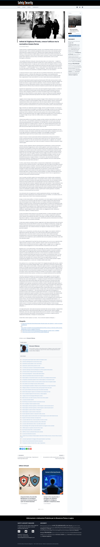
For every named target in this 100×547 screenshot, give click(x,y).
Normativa (79, 57)
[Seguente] (61, 488)
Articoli (23, 7)
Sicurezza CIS (74, 65)
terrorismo (77, 71)
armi (69, 41)
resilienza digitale (70, 60)
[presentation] (29, 481)
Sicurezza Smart (77, 68)
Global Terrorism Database (62, 527)
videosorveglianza (73, 74)
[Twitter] (80, 7)
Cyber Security (69, 525)
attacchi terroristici (72, 41)
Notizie (29, 7)
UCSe (78, 73)
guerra (68, 527)
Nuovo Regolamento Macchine (74, 58)
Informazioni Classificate (71, 52)
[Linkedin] (82, 7)
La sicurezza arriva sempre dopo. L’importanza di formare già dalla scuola (28, 457)
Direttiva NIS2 (74, 46)
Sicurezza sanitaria (71, 68)
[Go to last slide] (20, 488)
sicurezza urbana (59, 534)
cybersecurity (72, 45)
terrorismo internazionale (72, 73)
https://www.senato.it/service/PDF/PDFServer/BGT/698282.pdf (36, 332)
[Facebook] (77, 7)
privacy (79, 58)
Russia (74, 60)
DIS (76, 46)
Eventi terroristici (74, 48)
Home (19, 7)
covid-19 (70, 43)
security (75, 61)
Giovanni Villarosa (34, 346)
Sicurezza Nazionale (77, 66)
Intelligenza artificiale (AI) (76, 54)
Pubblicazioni (35, 7)
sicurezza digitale (78, 65)
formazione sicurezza (52, 527)
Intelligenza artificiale (45, 528)
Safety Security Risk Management (64, 530)
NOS (68, 58)
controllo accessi (77, 41)
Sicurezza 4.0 (70, 65)
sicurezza (75, 63)
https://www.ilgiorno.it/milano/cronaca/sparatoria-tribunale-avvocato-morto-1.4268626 (41, 330)
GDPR (72, 49)
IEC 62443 (71, 527)
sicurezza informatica (67, 532)
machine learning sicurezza (73, 57)
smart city (73, 71)
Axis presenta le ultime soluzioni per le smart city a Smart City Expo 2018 (53, 457)
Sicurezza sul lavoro (51, 534)
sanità (73, 61)
